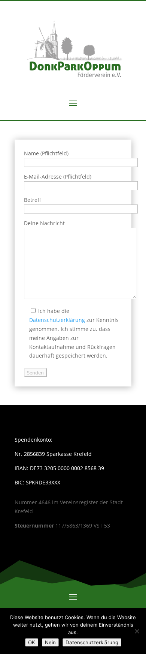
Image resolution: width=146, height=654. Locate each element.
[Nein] (136, 631)
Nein (50, 642)
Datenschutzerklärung (57, 319)
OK (31, 642)
